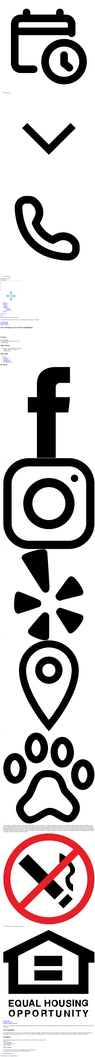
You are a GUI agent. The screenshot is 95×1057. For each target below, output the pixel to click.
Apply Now (3, 313)
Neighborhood (6, 360)
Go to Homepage (4, 322)
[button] (48, 823)
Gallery (5, 305)
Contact (5, 311)
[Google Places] (48, 730)
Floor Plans (5, 303)
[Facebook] (48, 457)
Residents (5, 307)
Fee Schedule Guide (7, 361)
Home (4, 302)
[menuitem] (48, 302)
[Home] (11, 300)
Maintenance (9, 310)
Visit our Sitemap (4, 323)
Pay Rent (8, 308)
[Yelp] (48, 639)
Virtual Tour (6, 359)
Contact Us (5, 358)
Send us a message (7, 1047)
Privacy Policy (6, 1020)
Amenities (5, 306)
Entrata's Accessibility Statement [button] (10, 1023)
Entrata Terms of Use (8, 1053)
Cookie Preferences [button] (7, 1022)
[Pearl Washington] (7, 334)
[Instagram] (48, 548)
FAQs (4, 356)
